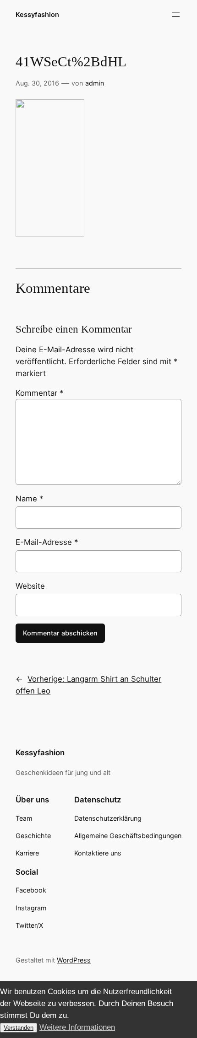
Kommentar (39, 393)
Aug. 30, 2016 (37, 83)
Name (29, 498)
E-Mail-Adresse (47, 542)
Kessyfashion (37, 15)
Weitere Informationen (77, 1027)
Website (30, 586)
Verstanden (18, 1027)
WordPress (74, 960)
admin (94, 83)
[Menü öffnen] (175, 14)
